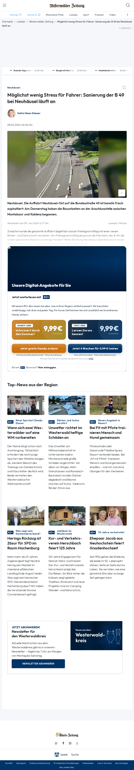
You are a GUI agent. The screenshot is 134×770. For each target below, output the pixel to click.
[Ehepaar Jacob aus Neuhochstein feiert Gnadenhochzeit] (108, 515)
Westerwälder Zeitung (41, 21)
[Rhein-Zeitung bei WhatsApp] (56, 743)
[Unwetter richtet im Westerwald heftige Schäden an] (67, 405)
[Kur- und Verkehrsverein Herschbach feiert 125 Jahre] (67, 515)
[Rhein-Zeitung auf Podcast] (77, 743)
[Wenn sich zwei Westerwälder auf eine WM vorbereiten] (25, 405)
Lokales (21, 21)
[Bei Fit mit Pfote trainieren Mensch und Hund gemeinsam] (108, 405)
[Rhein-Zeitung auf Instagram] (70, 743)
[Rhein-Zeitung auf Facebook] (63, 743)
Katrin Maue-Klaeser (28, 113)
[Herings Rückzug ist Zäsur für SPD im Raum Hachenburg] (25, 515)
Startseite (7, 21)
